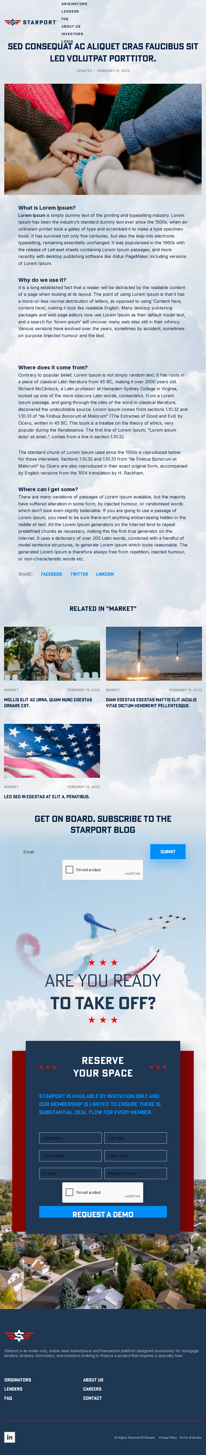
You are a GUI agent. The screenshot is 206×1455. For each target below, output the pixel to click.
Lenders (70, 11)
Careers (92, 1389)
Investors (72, 34)
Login (67, 41)
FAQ (64, 19)
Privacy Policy (168, 1437)
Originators (74, 4)
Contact (92, 1398)
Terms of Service (190, 1437)
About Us (71, 26)
